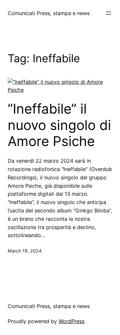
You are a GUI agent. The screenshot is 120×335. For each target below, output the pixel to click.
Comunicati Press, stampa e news (49, 13)
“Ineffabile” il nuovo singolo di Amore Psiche (59, 125)
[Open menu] (108, 13)
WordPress (71, 321)
